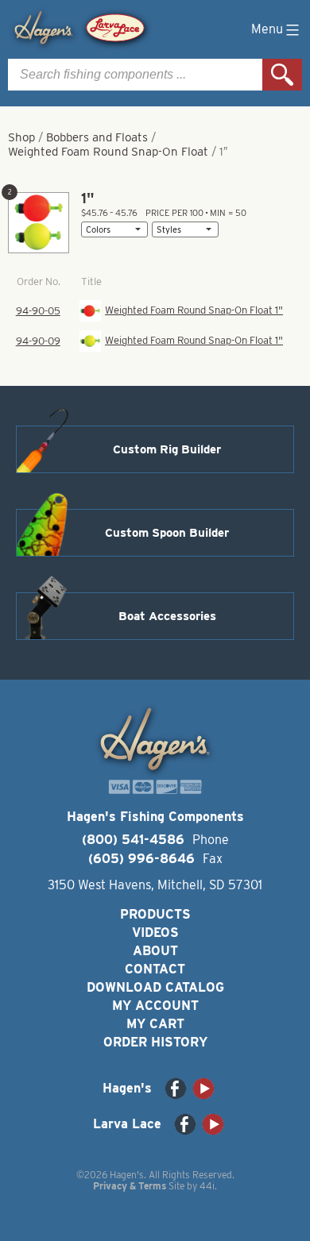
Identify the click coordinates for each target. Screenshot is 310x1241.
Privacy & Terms (129, 1186)
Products (155, 914)
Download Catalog (155, 987)
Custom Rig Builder (167, 449)
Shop (21, 137)
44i (207, 1186)
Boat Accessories (167, 616)
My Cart (155, 1023)
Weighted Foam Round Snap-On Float (108, 152)
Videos (155, 932)
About (155, 950)
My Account (155, 1005)
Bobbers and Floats (97, 137)
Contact (155, 969)
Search (282, 75)
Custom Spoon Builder (167, 533)
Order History (155, 1042)
